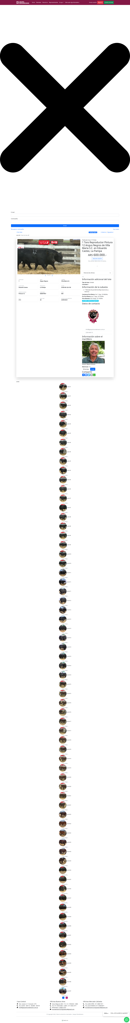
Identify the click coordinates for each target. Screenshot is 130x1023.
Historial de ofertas (89, 273)
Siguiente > (110, 232)
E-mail (12, 212)
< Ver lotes (19, 232)
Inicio (33, 2)
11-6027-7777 (62, 1007)
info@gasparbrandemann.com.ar (95, 329)
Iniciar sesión (93, 2)
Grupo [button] (61, 2)
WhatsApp (86, 369)
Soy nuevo (116, 229)
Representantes (53, 2)
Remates (38, 2)
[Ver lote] (63, 386)
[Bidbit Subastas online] (62, 1020)
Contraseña (14, 219)
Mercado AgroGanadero (72, 2)
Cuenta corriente (109, 2)
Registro (100, 2)
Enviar (65, 225)
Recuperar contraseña (17, 229)
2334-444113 (89, 332)
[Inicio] (23, 2)
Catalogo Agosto (93, 232)
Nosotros (45, 2)
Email (92, 369)
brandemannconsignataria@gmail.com (63, 1009)
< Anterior (103, 232)
